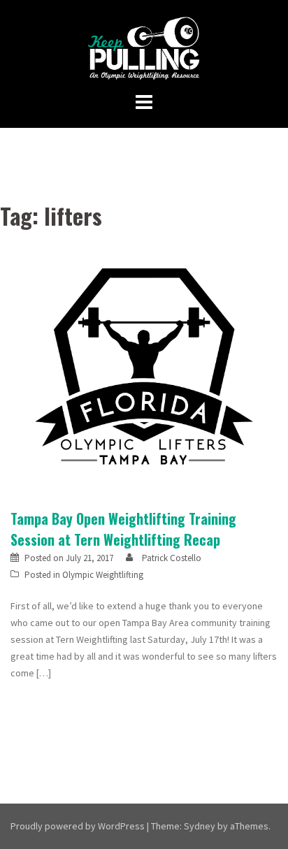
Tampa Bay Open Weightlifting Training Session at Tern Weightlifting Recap (123, 529)
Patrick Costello (171, 558)
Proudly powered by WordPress (77, 826)
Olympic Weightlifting (102, 575)
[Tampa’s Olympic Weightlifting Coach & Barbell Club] (144, 47)
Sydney (199, 826)
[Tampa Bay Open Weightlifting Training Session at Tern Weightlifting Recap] (144, 367)
